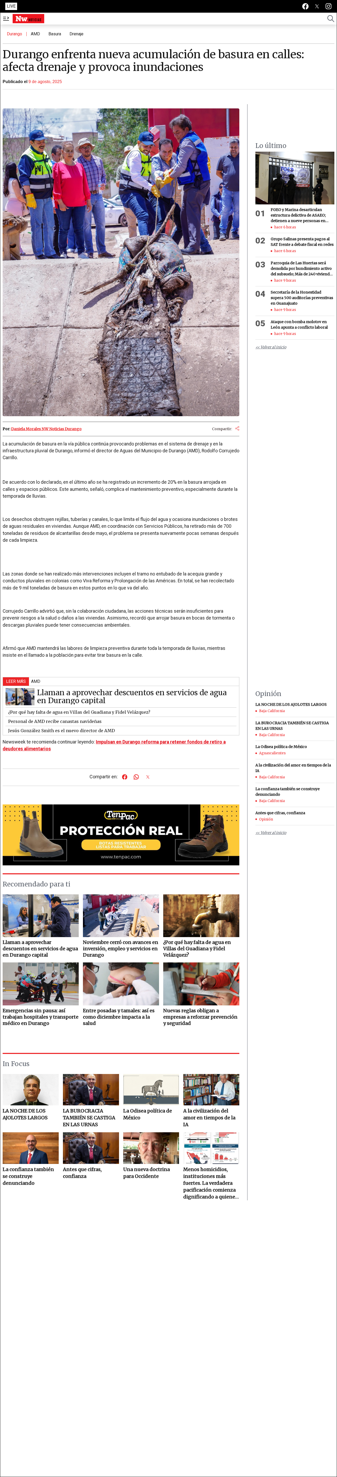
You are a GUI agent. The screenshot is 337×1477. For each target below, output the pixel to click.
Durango (14, 33)
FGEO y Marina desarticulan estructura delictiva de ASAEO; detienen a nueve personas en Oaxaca (298, 215)
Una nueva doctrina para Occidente (146, 1172)
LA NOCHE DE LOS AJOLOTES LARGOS (25, 1114)
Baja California (272, 711)
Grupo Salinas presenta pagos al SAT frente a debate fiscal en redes (302, 242)
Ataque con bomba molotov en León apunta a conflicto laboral (299, 324)
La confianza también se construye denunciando (28, 1176)
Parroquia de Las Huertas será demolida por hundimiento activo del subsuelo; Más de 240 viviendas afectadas (302, 269)
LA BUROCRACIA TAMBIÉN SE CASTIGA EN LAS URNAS (89, 1118)
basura (54, 33)
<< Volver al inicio (270, 347)
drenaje (76, 33)
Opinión (266, 819)
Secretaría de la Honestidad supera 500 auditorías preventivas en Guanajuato (302, 298)
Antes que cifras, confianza (82, 1172)
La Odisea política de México (147, 1114)
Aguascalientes (272, 753)
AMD (35, 33)
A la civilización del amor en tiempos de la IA (209, 1118)
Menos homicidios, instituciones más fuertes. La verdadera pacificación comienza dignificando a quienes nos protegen (210, 1183)
